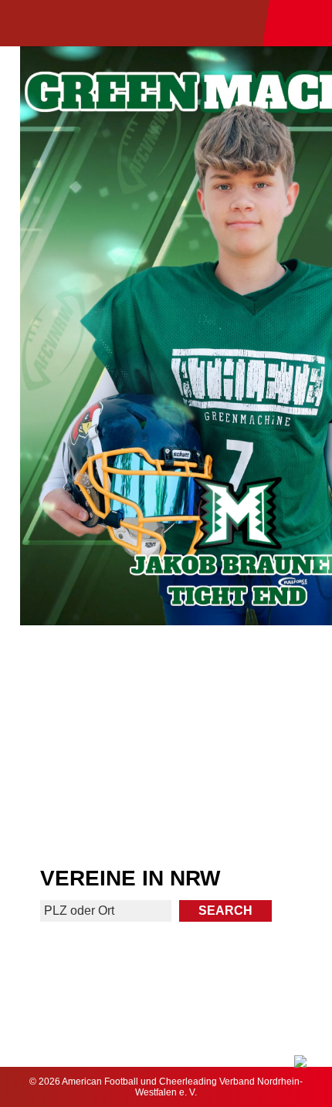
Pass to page (81, 680)
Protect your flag (82, 745)
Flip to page (250, 680)
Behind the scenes (250, 811)
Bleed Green (250, 745)
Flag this (81, 811)
